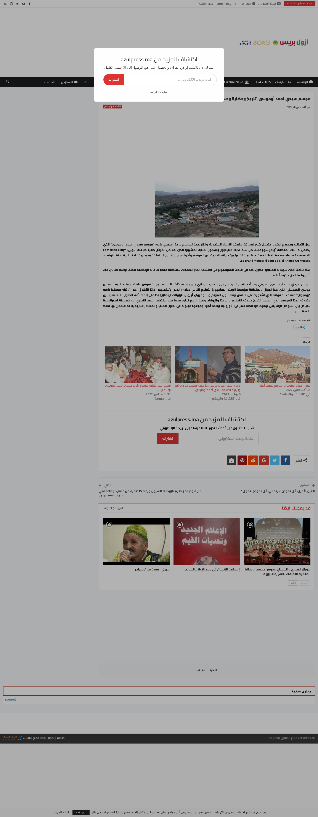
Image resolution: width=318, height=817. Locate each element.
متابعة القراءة (159, 92)
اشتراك (114, 79)
